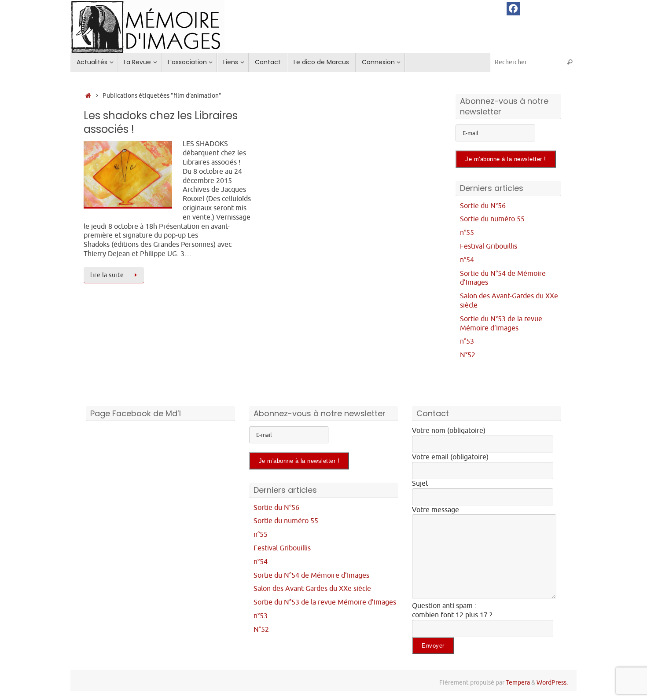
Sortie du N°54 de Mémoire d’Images (311, 575)
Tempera (518, 682)
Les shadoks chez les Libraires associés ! (161, 122)
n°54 (467, 260)
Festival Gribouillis (488, 246)
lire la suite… (110, 275)
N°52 (467, 355)
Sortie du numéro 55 (492, 219)
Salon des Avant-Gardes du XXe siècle (312, 588)
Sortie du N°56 (483, 206)
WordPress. (552, 682)
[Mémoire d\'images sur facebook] (513, 8)
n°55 (467, 232)
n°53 (467, 341)
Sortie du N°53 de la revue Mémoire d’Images (501, 324)
